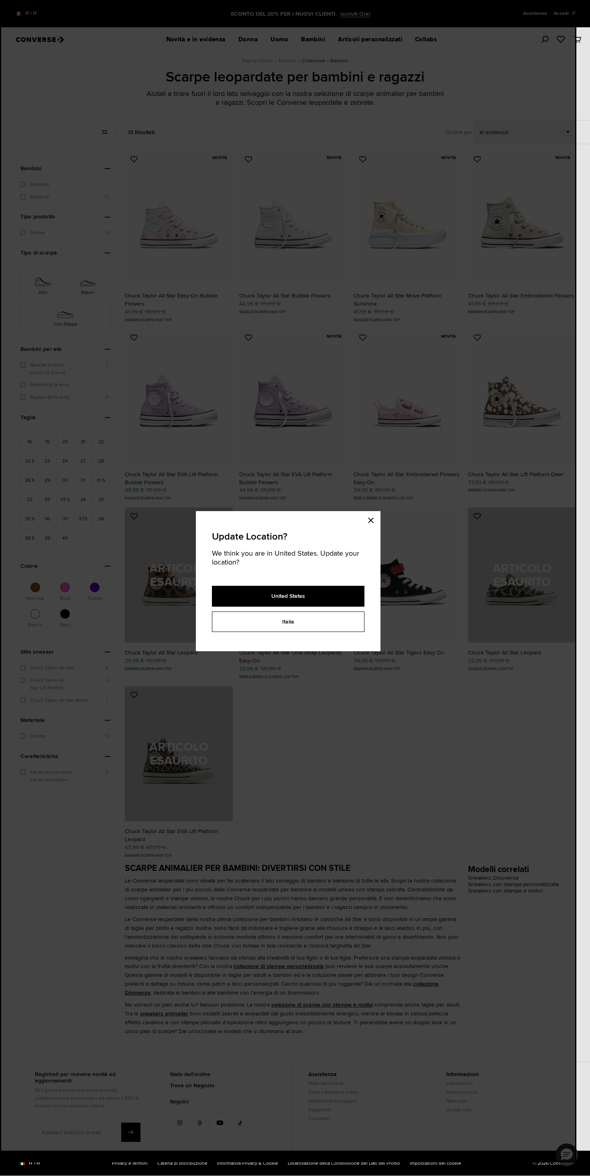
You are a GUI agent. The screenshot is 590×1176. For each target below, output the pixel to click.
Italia (288, 622)
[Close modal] (373, 519)
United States (288, 596)
